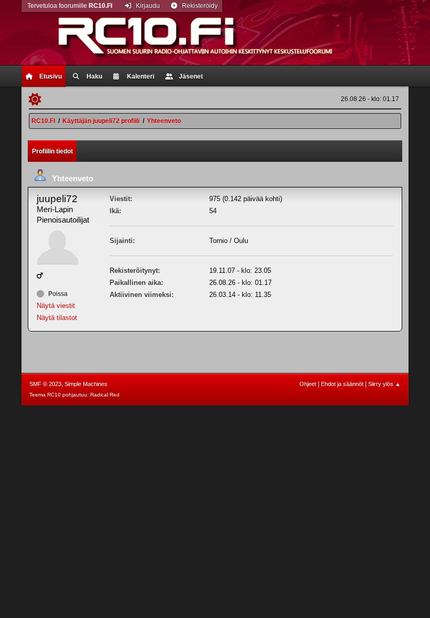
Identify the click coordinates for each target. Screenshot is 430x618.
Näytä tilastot (57, 318)
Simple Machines (86, 384)
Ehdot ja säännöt (342, 384)
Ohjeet (307, 384)
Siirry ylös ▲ (384, 384)
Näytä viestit (56, 306)
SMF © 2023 (45, 384)
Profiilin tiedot (52, 151)
